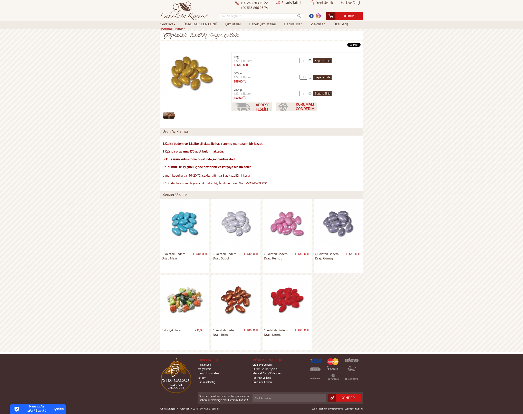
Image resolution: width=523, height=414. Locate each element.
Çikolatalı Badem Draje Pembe (276, 256)
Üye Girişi (353, 2)
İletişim (202, 378)
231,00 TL (200, 330)
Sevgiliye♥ (167, 23)
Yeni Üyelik (324, 2)
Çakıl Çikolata (171, 330)
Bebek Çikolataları (262, 23)
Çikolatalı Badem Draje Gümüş (327, 256)
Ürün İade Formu (262, 382)
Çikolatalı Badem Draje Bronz (225, 332)
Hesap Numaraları (208, 373)
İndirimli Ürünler (172, 28)
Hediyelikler (293, 23)
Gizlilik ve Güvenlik (263, 364)
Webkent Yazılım (354, 408)
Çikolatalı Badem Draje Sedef (225, 256)
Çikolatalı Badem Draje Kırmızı (276, 332)
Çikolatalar (233, 23)
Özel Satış (341, 23)
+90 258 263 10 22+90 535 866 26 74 (254, 5)
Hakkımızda (204, 364)
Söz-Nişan (317, 23)
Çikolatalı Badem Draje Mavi (174, 256)
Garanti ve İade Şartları (266, 369)
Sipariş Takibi (291, 2)
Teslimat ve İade (262, 378)
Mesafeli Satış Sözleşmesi (267, 373)
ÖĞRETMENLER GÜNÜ (200, 23)
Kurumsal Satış (206, 382)
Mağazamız (204, 369)
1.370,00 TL (200, 254)
